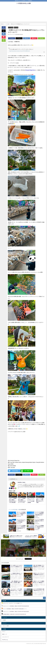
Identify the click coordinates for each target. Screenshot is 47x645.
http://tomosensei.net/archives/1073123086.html (19, 50)
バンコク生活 (10, 27)
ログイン (3, 631)
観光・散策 (16, 27)
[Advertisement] (23, 14)
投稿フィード (4, 634)
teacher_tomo (21, 482)
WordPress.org (5, 639)
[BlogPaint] (21, 86)
